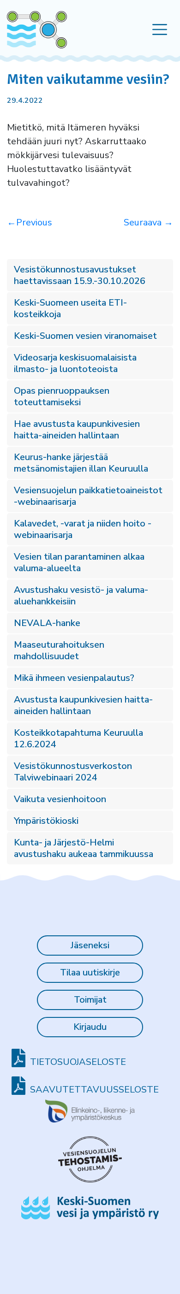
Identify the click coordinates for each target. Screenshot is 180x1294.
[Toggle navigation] (160, 30)
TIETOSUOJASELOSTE (78, 1062)
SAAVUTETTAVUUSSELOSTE (94, 1089)
